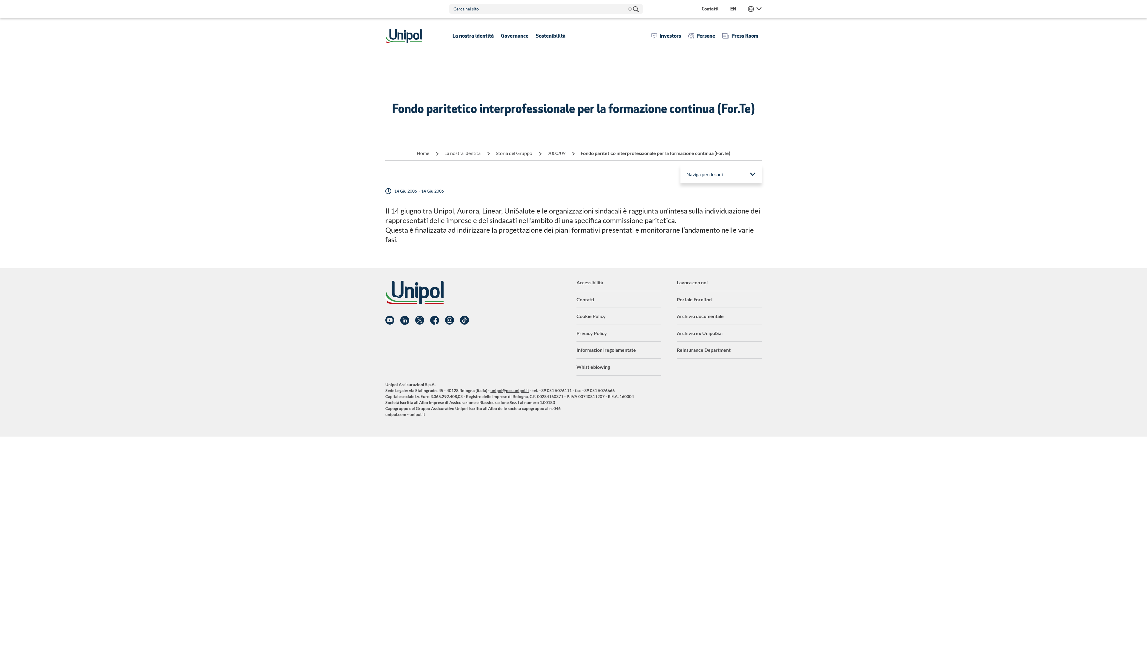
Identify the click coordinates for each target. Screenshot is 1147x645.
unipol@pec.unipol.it (509, 390)
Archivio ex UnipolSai (700, 333)
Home (423, 153)
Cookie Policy (591, 316)
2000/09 (556, 153)
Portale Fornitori (694, 299)
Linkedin (404, 320)
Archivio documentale (700, 316)
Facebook (434, 320)
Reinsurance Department (704, 350)
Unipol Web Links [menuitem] (755, 9)
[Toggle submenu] (473, 36)
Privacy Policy (591, 333)
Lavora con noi (692, 282)
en (733, 9)
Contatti (585, 299)
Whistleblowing (593, 367)
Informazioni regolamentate (606, 350)
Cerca (636, 9)
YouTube (389, 320)
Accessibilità (589, 282)
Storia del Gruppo (514, 153)
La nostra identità (462, 153)
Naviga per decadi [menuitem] (704, 174)
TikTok (464, 320)
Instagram (449, 320)
